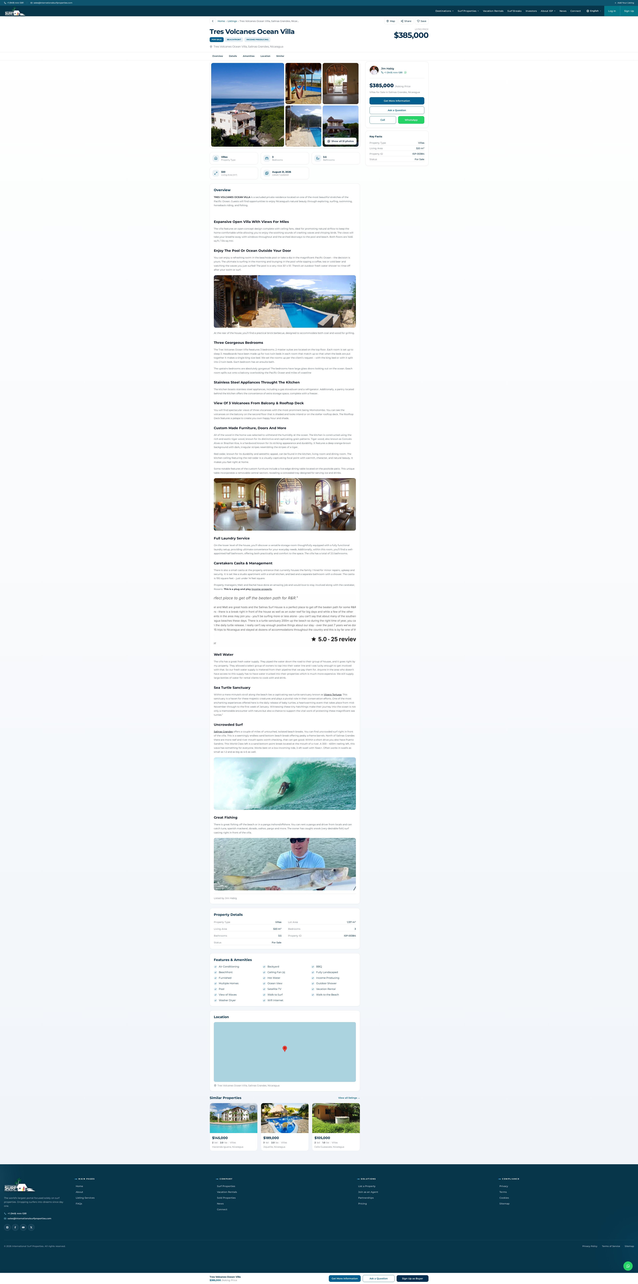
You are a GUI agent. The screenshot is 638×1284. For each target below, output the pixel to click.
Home (221, 21)
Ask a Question (397, 110)
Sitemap (629, 1246)
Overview (217, 56)
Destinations (443, 10)
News (563, 10)
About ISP (547, 10)
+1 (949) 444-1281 (15, 2)
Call (382, 119)
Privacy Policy (589, 1246)
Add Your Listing (626, 2)
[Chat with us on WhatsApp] (628, 1266)
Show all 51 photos (342, 141)
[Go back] (213, 21)
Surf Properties (467, 10)
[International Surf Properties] (15, 11)
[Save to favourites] (252, 1108)
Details (233, 56)
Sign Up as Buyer (412, 1278)
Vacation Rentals (493, 10)
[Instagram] (7, 1227)
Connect (575, 10)
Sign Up (629, 10)
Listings (232, 21)
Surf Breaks (514, 10)
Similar (280, 56)
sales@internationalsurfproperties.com (53, 2)
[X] (31, 1227)
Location (265, 56)
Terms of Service (611, 1246)
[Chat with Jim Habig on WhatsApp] (405, 72)
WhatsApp (411, 119)
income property (262, 589)
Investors (531, 10)
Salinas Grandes (223, 731)
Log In (612, 10)
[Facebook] (15, 1227)
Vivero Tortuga (332, 694)
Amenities (249, 56)
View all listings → (349, 1097)
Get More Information (397, 100)
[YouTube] (23, 1227)
